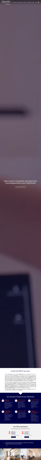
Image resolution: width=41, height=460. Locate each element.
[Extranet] (38, 2)
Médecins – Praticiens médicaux (13, 432)
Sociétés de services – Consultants (27, 432)
